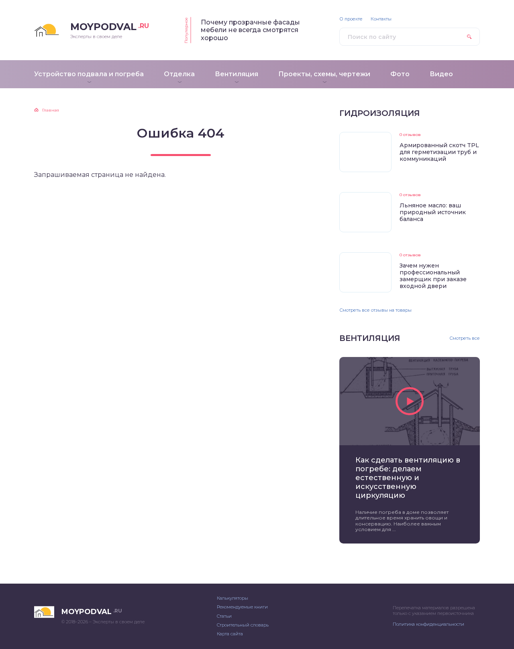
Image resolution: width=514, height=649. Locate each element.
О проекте (351, 19)
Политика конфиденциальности (428, 624)
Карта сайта (230, 634)
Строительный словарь (243, 625)
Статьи (224, 616)
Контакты (381, 19)
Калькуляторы (232, 598)
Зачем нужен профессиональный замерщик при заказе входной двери (433, 276)
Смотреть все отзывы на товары (375, 310)
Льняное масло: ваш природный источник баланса (433, 212)
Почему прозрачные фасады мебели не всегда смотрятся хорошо (250, 30)
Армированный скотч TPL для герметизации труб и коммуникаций (439, 152)
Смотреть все (464, 338)
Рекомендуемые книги (242, 607)
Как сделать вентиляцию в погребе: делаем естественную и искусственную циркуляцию (407, 477)
